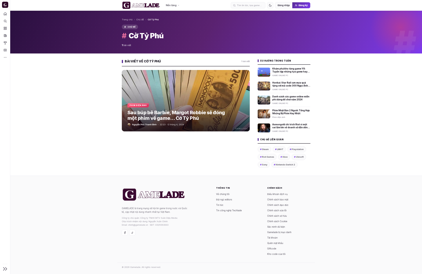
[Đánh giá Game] (5, 28)
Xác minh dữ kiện (276, 226)
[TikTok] (132, 233)
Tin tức (219, 205)
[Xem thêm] (5, 57)
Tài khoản (272, 237)
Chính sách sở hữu (277, 216)
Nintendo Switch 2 (284, 164)
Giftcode (271, 248)
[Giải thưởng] (5, 42)
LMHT (279, 149)
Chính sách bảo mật (277, 199)
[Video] (5, 50)
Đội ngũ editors (224, 199)
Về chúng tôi (222, 194)
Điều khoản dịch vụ (277, 194)
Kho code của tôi (276, 254)
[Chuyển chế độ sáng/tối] (270, 5)
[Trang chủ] (5, 13)
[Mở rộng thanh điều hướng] (5, 268)
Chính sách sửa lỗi (276, 210)
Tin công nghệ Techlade (229, 210)
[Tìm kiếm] (5, 20)
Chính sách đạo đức (277, 205)
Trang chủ (127, 19)
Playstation (297, 149)
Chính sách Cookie (277, 221)
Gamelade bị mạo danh (279, 232)
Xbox (284, 156)
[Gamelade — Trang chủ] (5, 5)
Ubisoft (299, 156)
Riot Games (267, 156)
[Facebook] (125, 233)
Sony (263, 164)
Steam (264, 149)
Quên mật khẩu (275, 243)
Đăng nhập (284, 5)
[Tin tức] (5, 35)
